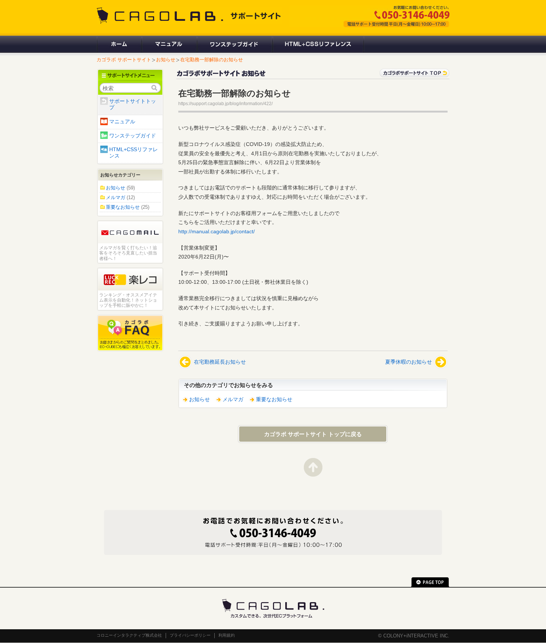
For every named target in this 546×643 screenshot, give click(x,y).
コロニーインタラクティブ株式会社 (129, 635)
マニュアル (168, 44)
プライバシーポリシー (190, 635)
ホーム (119, 44)
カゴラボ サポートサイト (124, 59)
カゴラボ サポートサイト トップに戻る (313, 434)
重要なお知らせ (274, 399)
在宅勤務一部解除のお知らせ (211, 59)
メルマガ (232, 399)
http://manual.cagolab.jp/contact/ (216, 231)
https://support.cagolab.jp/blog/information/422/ (225, 103)
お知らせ (165, 59)
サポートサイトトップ (132, 104)
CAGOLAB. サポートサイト (189, 15)
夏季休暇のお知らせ (408, 362)
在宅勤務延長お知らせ (220, 362)
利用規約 (226, 635)
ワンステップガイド (234, 44)
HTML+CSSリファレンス (318, 44)
